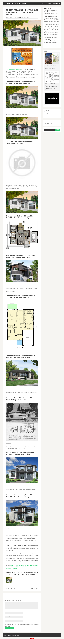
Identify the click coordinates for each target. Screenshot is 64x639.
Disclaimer (48, 3)
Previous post (11, 588)
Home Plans (47, 114)
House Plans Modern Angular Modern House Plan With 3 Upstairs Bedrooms (51, 42)
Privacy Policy (56, 3)
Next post (34, 588)
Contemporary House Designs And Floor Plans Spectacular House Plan (51, 37)
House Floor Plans (15, 635)
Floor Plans (46, 111)
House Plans (19, 17)
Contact (42, 3)
